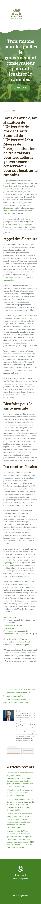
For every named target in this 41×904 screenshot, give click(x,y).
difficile (6, 224)
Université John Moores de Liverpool (20, 634)
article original (23, 645)
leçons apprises (9, 563)
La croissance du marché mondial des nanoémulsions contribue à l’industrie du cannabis (19, 692)
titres (28, 337)
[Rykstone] (16, 14)
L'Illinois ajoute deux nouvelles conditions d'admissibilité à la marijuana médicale (20, 793)
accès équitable (26, 587)
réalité (29, 335)
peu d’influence (30, 449)
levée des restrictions (12, 186)
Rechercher (12, 747)
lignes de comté (19, 318)
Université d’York (11, 625)
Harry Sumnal (9, 628)
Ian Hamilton (9, 617)
